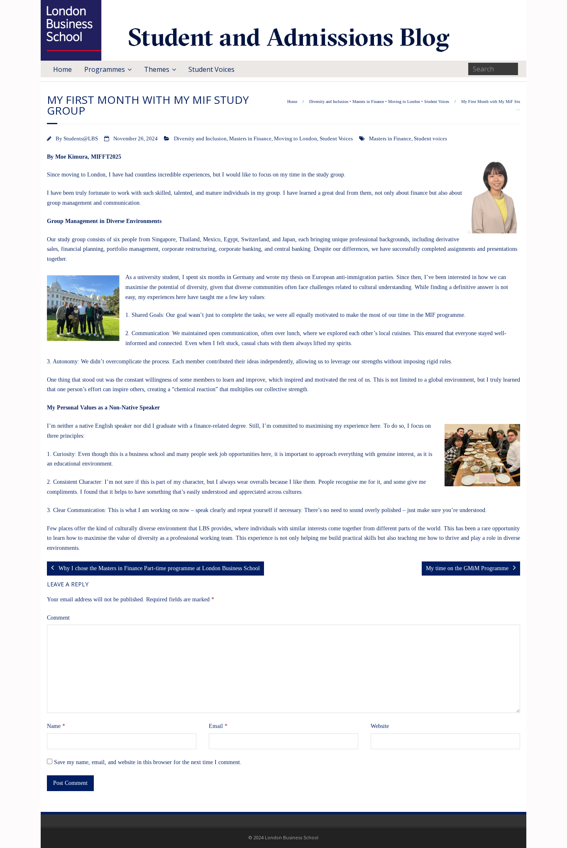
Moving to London (404, 101)
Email (218, 726)
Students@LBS (81, 139)
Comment (58, 618)
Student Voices (211, 69)
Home (62, 69)
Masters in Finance (368, 101)
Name (56, 726)
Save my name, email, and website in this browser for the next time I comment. (148, 762)
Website (380, 726)
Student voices (430, 139)
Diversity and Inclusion (328, 101)
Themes (156, 69)
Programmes (104, 69)
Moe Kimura (71, 157)
